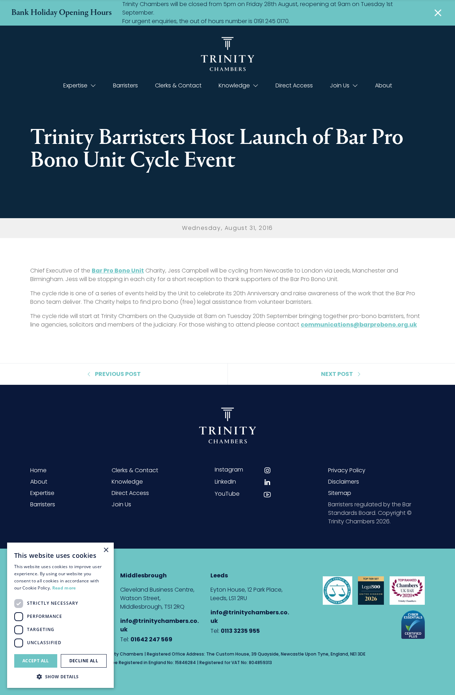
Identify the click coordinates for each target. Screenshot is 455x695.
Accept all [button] (35, 661)
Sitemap (339, 493)
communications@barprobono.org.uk (359, 324)
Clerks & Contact (178, 85)
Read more (64, 588)
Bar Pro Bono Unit (118, 270)
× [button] (105, 550)
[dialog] (60, 615)
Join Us (339, 85)
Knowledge (234, 85)
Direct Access (294, 85)
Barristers (125, 85)
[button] (60, 676)
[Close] (438, 12)
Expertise (75, 85)
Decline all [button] (83, 661)
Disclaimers (343, 482)
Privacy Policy (346, 470)
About (383, 85)
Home (38, 470)
